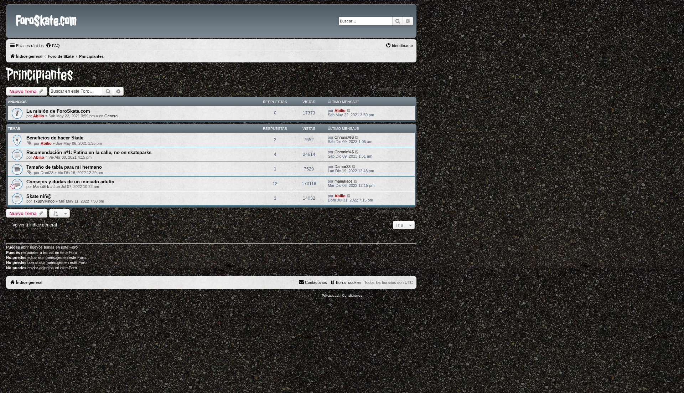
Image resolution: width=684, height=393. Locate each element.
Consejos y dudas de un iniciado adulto (70, 181)
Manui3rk (41, 186)
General (111, 116)
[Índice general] (12, 10)
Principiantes (39, 75)
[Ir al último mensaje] (349, 110)
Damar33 (343, 166)
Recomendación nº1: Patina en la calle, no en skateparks (88, 152)
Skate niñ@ (39, 196)
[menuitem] (53, 45)
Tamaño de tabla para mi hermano (64, 167)
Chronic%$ (344, 137)
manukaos (344, 181)
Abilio (38, 116)
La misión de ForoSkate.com (58, 111)
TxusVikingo (44, 201)
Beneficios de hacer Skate (54, 138)
